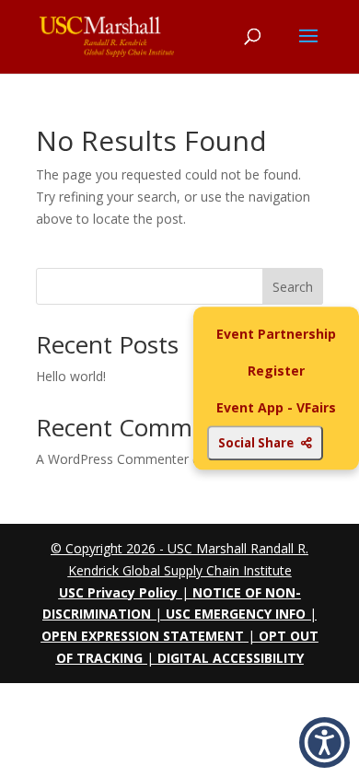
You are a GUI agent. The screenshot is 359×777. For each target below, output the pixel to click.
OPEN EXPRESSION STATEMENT (142, 635)
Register (276, 370)
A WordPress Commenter (112, 459)
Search (292, 287)
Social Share (256, 443)
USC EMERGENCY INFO (236, 613)
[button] (324, 742)
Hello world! (71, 376)
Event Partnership (276, 333)
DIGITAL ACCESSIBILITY (230, 658)
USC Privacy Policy (118, 592)
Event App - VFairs (276, 407)
